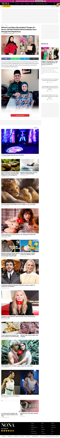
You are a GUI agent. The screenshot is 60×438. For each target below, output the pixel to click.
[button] (54, 3)
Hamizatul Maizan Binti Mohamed (8, 33)
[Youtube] (56, 6)
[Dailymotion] (58, 6)
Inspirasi (6, 25)
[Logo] (5, 4)
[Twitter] (54, 6)
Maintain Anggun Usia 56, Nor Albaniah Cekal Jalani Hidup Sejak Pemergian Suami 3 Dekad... (49, 88)
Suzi (42, 65)
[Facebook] (51, 6)
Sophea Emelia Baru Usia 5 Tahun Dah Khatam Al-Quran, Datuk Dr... (49, 62)
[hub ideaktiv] (57, 3)
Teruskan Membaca (20, 115)
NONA (2, 25)
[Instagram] (52, 6)
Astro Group (57, 436)
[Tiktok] (55, 6)
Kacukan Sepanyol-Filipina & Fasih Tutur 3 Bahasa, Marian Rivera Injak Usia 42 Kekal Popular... (50, 96)
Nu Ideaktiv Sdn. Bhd (48, 436)
